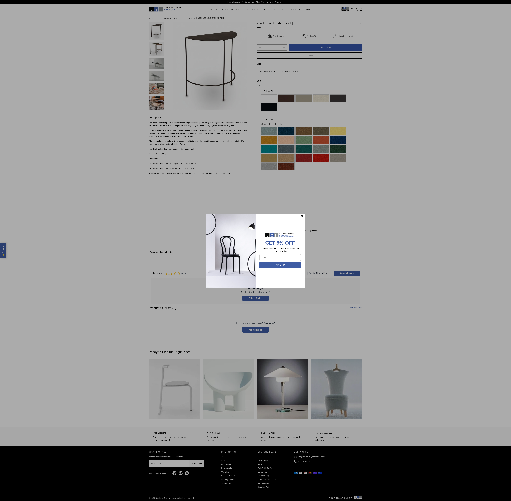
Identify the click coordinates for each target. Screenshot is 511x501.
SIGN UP (280, 265)
